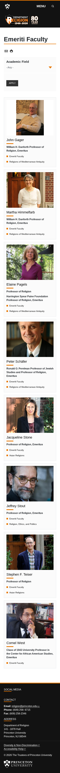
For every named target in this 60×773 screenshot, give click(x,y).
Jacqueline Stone (19, 437)
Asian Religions (16, 455)
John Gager (15, 140)
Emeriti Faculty (16, 156)
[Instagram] (5, 696)
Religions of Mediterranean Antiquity (26, 161)
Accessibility (13, 749)
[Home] (22, 19)
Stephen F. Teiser (19, 574)
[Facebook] (9, 696)
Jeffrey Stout (15, 506)
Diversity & (20, 745)
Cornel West (15, 643)
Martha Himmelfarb (20, 212)
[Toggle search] (53, 6)
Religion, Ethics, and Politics (23, 524)
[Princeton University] (7, 7)
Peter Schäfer (16, 361)
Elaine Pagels (16, 284)
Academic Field (17, 61)
